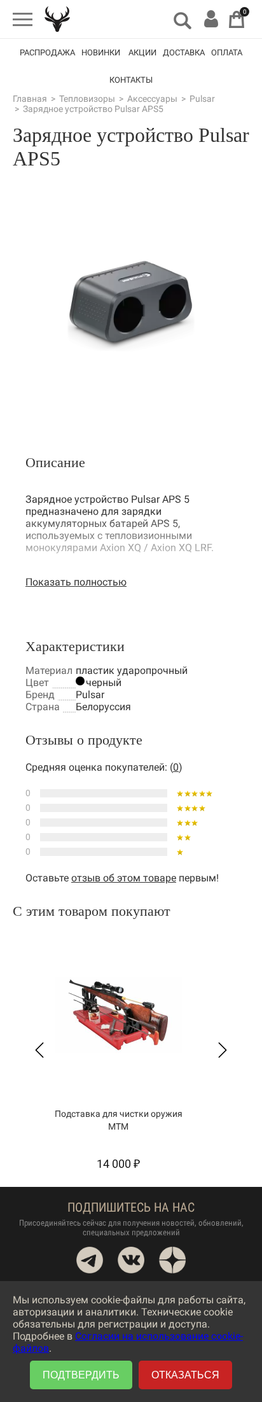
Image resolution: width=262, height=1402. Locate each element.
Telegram (89, 1260)
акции (142, 52)
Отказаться (185, 1375)
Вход (211, 19)
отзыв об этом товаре (123, 878)
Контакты (131, 80)
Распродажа (47, 52)
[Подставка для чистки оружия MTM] (118, 1015)
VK (131, 1260)
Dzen (172, 1260)
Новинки (100, 52)
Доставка (184, 52)
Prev (39, 1050)
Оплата (226, 52)
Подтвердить (81, 1375)
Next (222, 1050)
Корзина (236, 19)
